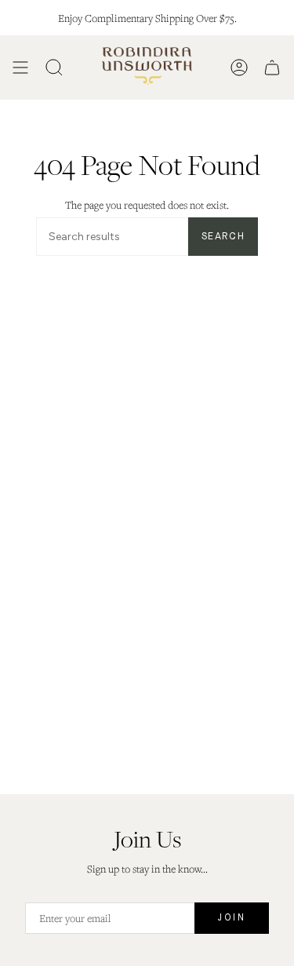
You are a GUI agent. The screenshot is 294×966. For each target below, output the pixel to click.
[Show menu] (20, 67)
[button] (54, 67)
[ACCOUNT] (239, 67)
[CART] (272, 67)
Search (223, 236)
